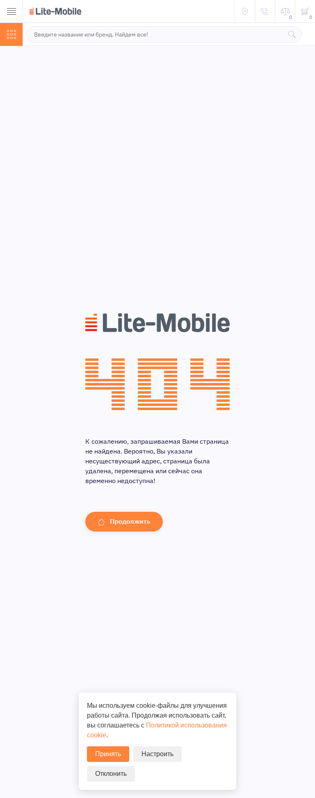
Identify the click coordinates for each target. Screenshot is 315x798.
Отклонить (111, 773)
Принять (108, 753)
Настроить (157, 753)
